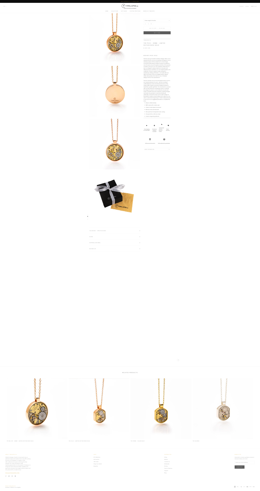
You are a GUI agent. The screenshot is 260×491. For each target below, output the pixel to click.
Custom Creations (135, 11)
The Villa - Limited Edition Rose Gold (79, 441)
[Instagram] (12, 476)
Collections (114, 11)
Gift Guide (124, 11)
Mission (166, 459)
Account (241, 6)
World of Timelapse (149, 11)
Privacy (166, 466)
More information (149, 149)
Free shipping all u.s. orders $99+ (130, 1)
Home (106, 11)
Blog (165, 473)
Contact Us (167, 461)
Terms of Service (168, 468)
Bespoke (96, 466)
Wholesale (166, 464)
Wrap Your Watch (98, 464)
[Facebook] (5, 476)
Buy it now (157, 32)
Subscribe (240, 467)
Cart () (254, 6)
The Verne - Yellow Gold (138, 441)
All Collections (97, 457)
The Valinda (196, 441)
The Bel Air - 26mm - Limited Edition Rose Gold (20, 441)
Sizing (91, 236)
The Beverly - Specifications (97, 230)
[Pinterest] (15, 476)
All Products (96, 459)
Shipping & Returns (94, 242)
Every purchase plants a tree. (12, 473)
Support (166, 470)
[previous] (4, 409)
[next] (255, 409)
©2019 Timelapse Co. (10, 486)
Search (247, 6)
